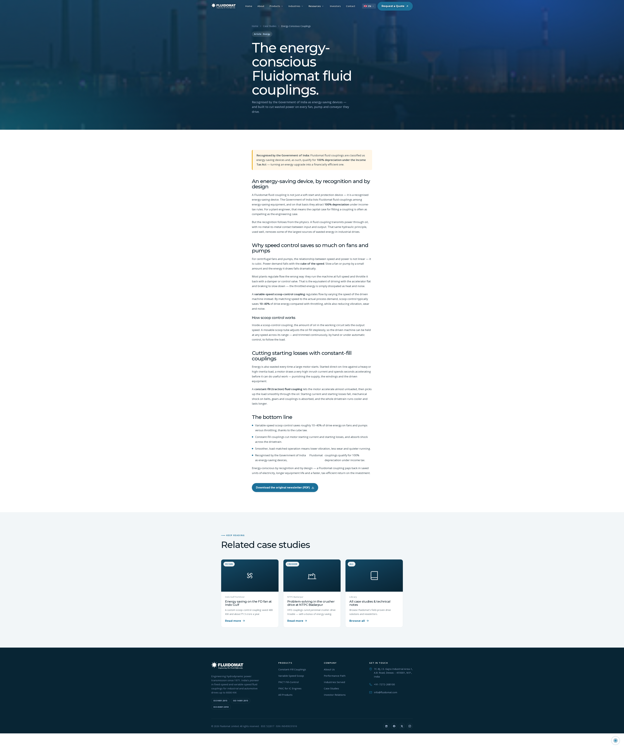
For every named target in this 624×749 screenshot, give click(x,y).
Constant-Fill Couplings (292, 669)
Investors (335, 6)
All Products (285, 694)
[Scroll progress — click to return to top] (615, 740)
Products (275, 6)
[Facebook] (394, 726)
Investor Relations (335, 694)
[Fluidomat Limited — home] (223, 6)
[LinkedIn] (386, 726)
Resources (315, 6)
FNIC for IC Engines (289, 688)
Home (248, 6)
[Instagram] (410, 726)
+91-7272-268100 (384, 684)
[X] (402, 726)
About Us (329, 669)
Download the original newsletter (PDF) (283, 487)
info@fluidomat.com (385, 692)
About (260, 6)
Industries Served (334, 682)
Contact (350, 6)
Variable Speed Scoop (291, 675)
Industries (294, 6)
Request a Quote (393, 6)
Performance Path (334, 675)
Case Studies (269, 26)
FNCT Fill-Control (288, 682)
